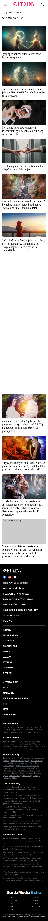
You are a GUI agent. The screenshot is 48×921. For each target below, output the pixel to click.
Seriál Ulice (33, 744)
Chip (5, 704)
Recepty (7, 673)
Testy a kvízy (35, 727)
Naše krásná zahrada (15, 698)
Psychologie (10, 646)
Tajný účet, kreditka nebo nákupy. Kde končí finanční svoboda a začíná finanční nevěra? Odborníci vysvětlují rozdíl (22, 841)
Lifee (6, 709)
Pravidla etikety (8, 727)
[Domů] (24, 3)
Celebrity (8, 640)
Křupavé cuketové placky (20, 761)
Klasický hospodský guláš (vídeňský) (25, 768)
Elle (5, 687)
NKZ (13, 904)
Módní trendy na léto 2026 (22, 746)
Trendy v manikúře (9, 741)
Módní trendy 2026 (17, 732)
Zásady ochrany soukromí (18, 599)
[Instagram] (9, 577)
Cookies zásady (12, 615)
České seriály (14, 13)
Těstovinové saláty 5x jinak (12, 758)
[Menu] (5, 4)
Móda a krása (11, 635)
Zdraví (6, 651)
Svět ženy (13, 901)
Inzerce (7, 621)
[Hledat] (42, 3)
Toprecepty (10, 714)
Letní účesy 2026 (14, 749)
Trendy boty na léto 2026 (31, 749)
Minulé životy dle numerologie (29, 741)
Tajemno (8, 667)
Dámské (35, 901)
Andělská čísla (9, 730)
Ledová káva (26, 776)
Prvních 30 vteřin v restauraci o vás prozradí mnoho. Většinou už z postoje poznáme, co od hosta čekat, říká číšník (22, 866)
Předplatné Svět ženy (15, 583)
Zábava (7, 657)
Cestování (19, 730)
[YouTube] (14, 577)
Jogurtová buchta (10, 770)
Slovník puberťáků (22, 727)
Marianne (8, 693)
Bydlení (7, 662)
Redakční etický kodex (16, 594)
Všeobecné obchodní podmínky (21, 610)
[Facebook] (4, 577)
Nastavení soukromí (14, 604)
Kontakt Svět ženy (13, 588)
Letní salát (14, 773)
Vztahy (7, 630)
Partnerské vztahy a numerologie (15, 744)
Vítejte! (28, 732)
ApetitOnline (10, 682)
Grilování (37, 732)
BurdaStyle (35, 904)
